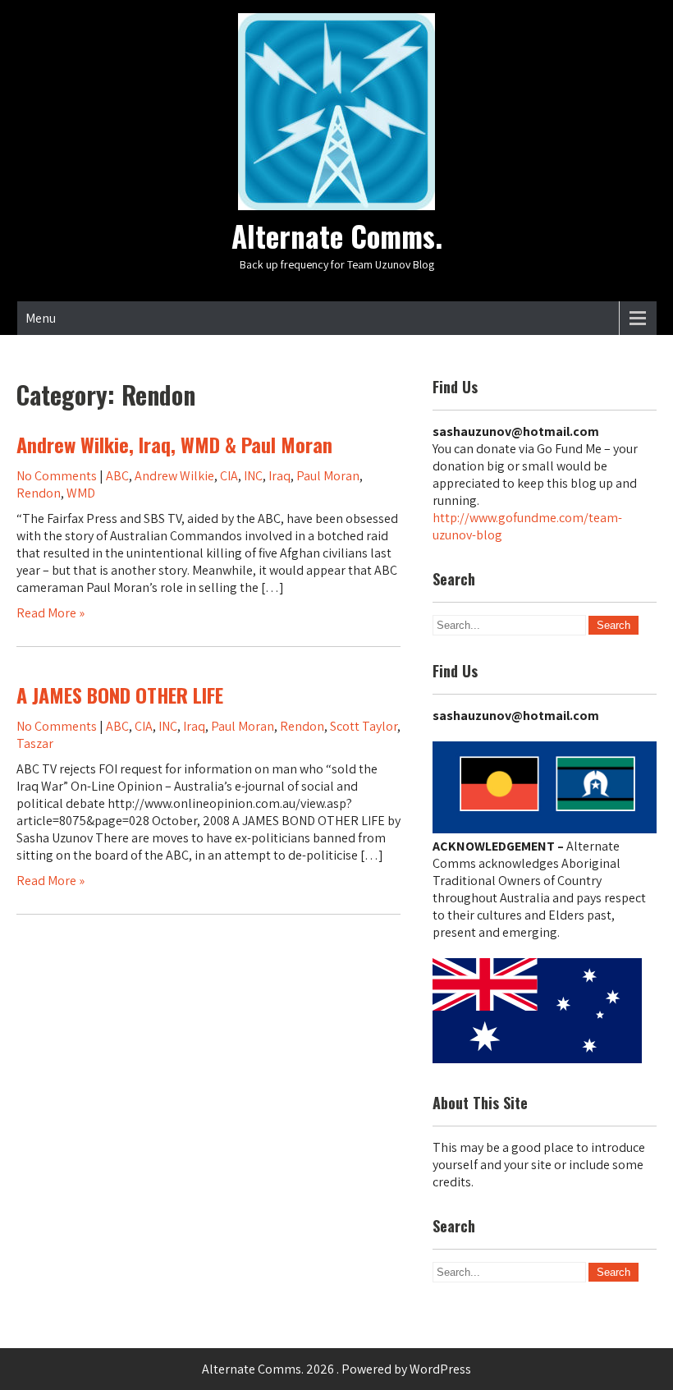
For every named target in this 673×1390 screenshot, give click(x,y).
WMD (80, 493)
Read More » (50, 613)
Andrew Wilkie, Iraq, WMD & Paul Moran (174, 444)
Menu (40, 318)
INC (253, 475)
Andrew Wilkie (174, 475)
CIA (229, 475)
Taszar (34, 743)
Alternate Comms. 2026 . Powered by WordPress (336, 1369)
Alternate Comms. (336, 235)
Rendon (38, 493)
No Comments (56, 475)
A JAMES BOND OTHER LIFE (119, 694)
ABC (117, 475)
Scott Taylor (363, 726)
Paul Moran (327, 475)
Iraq (279, 475)
